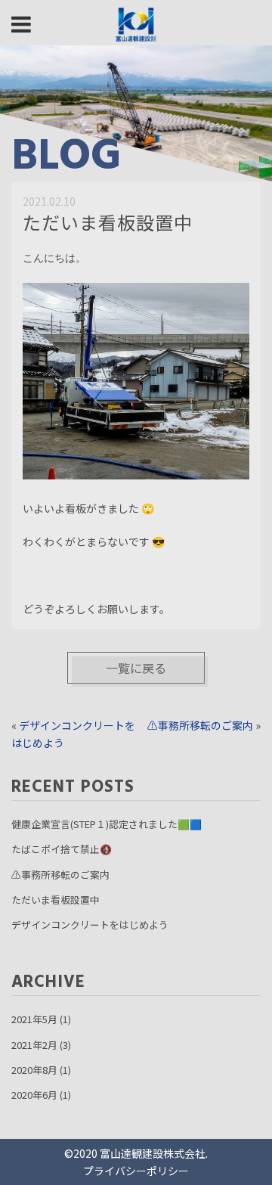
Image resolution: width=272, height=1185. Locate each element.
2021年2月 (34, 1045)
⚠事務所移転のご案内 (200, 725)
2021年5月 (34, 1019)
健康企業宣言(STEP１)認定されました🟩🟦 (106, 824)
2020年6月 (34, 1094)
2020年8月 (34, 1069)
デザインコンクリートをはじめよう (89, 924)
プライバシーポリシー (136, 1170)
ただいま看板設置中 (55, 899)
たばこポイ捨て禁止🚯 (61, 849)
